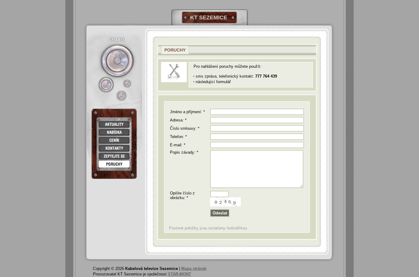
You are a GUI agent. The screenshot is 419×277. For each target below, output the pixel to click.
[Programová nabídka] (114, 132)
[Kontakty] (114, 148)
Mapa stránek (193, 268)
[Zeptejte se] (114, 156)
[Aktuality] (114, 124)
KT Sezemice (208, 17)
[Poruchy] (114, 164)
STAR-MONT (179, 274)
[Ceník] (114, 140)
